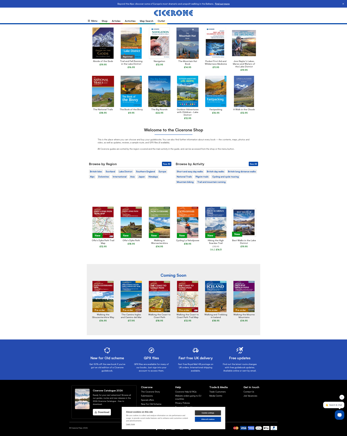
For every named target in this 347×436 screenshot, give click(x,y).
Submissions (147, 395)
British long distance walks (242, 171)
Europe (162, 171)
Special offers (147, 400)
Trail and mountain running (211, 182)
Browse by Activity (190, 164)
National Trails (184, 176)
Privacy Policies (182, 403)
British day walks (215, 171)
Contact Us (248, 391)
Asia (132, 176)
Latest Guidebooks (173, 200)
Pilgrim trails (202, 176)
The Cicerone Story (150, 391)
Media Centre (215, 395)
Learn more (130, 424)
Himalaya (153, 176)
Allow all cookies (208, 419)
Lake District (125, 171)
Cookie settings (208, 413)
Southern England (145, 171)
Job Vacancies (250, 395)
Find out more (222, 3)
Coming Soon (173, 275)
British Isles (96, 171)
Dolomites (103, 176)
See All (166, 164)
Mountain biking (185, 182)
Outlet (161, 20)
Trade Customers (217, 391)
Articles (116, 20)
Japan (141, 176)
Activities (130, 20)
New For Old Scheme (151, 404)
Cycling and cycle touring (225, 176)
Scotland (110, 171)
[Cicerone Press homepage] (173, 12)
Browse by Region (103, 164)
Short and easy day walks (190, 171)
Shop (104, 20)
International (119, 176)
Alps (92, 176)
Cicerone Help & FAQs (186, 391)
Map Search (146, 20)
